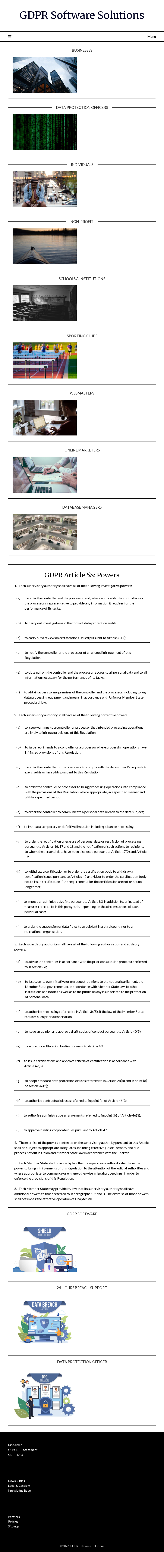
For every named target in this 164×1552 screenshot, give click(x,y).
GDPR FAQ (15, 1454)
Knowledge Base (19, 1490)
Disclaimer (15, 1445)
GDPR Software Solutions (82, 15)
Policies (13, 1521)
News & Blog (16, 1480)
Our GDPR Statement (23, 1450)
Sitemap (13, 1526)
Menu (151, 36)
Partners (14, 1517)
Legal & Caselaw (19, 1485)
